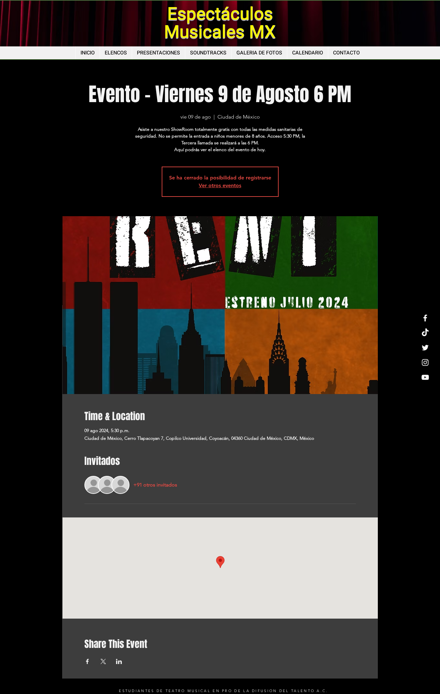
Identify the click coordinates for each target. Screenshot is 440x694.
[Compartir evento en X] (103, 661)
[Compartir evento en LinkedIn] (119, 661)
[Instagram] (425, 362)
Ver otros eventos (220, 185)
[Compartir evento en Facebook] (87, 661)
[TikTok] (425, 332)
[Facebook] (425, 318)
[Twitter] (425, 347)
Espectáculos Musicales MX (220, 23)
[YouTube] (425, 377)
